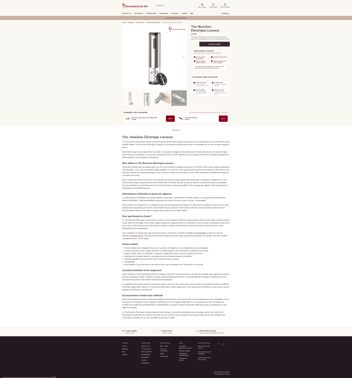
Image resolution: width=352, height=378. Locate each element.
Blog (123, 352)
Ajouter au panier (215, 44)
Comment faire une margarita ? (204, 353)
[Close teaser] (55, 374)
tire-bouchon (200, 233)
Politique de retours (183, 359)
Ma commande (225, 7)
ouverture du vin (136, 236)
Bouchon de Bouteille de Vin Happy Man (144, 117)
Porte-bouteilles (146, 352)
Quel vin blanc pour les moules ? (204, 358)
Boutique (131, 22)
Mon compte (202, 7)
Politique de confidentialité (184, 354)
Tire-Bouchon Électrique (153, 22)
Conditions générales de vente (185, 347)
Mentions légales (184, 351)
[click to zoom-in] (154, 57)
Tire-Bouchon (140, 22)
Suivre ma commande (163, 350)
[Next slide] (184, 57)
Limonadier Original (191, 117)
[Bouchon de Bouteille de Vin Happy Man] (127, 119)
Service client (213, 7)
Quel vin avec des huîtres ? (204, 347)
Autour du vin (145, 346)
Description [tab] (176, 130)
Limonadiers (145, 357)
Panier (162, 353)
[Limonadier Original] (180, 119)
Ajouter (170, 118)
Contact (124, 354)
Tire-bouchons (146, 349)
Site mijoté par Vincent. (222, 374)
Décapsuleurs (145, 354)
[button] (226, 13)
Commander (164, 356)
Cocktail (144, 360)
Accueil (124, 22)
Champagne (145, 363)
